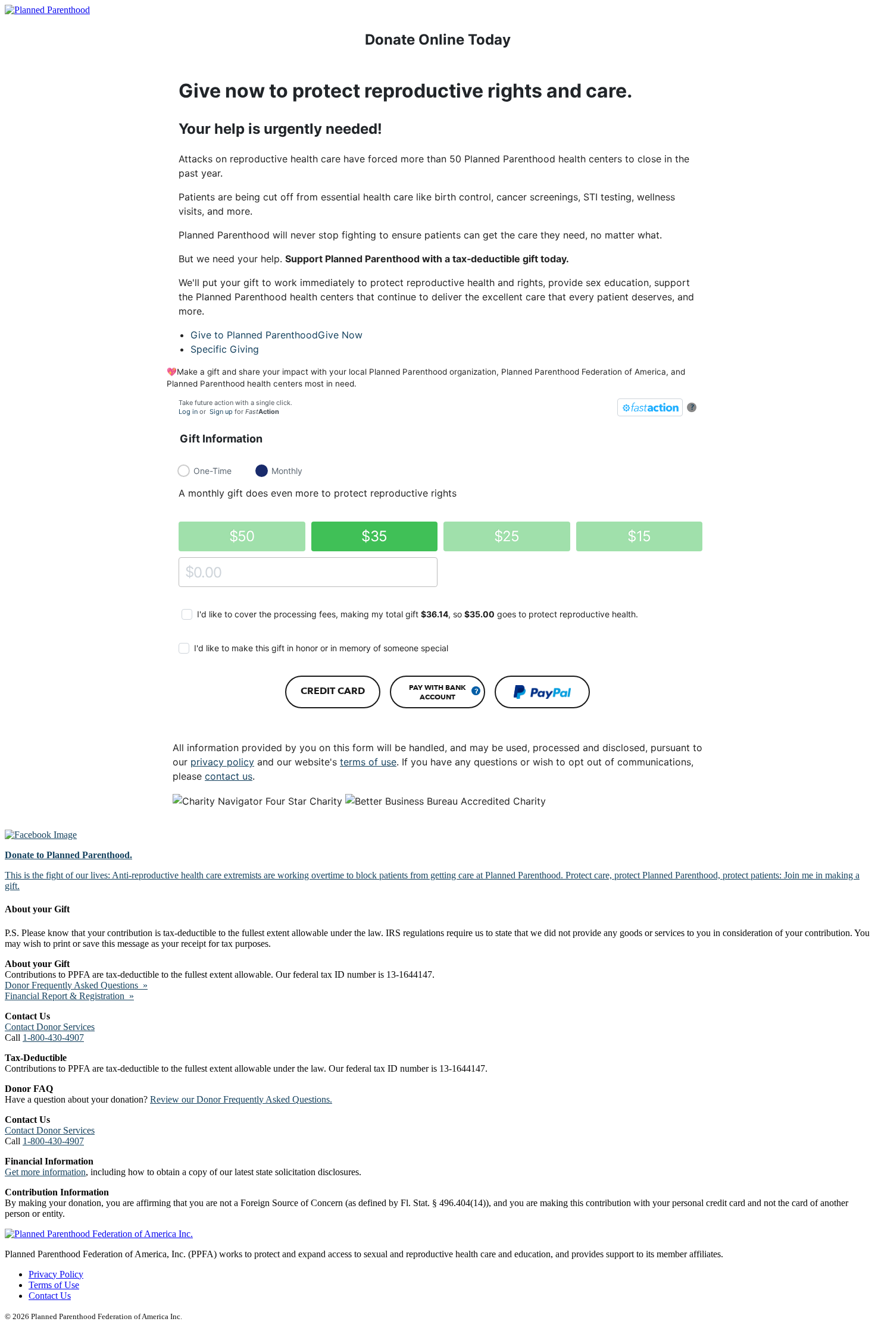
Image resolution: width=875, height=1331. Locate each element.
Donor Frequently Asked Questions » (76, 985)
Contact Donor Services (50, 1027)
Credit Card (333, 690)
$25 (507, 536)
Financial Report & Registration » (69, 996)
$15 (639, 536)
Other (189, 571)
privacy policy (222, 762)
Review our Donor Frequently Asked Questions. (241, 1099)
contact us (228, 776)
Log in (188, 411)
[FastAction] (650, 407)
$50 (242, 536)
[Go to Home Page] (47, 10)
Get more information (45, 1172)
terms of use (368, 762)
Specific (224, 349)
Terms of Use (54, 1285)
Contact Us (50, 1296)
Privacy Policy (56, 1274)
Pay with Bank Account (437, 692)
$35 (374, 536)
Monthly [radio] (286, 471)
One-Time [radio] (212, 471)
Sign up (221, 411)
